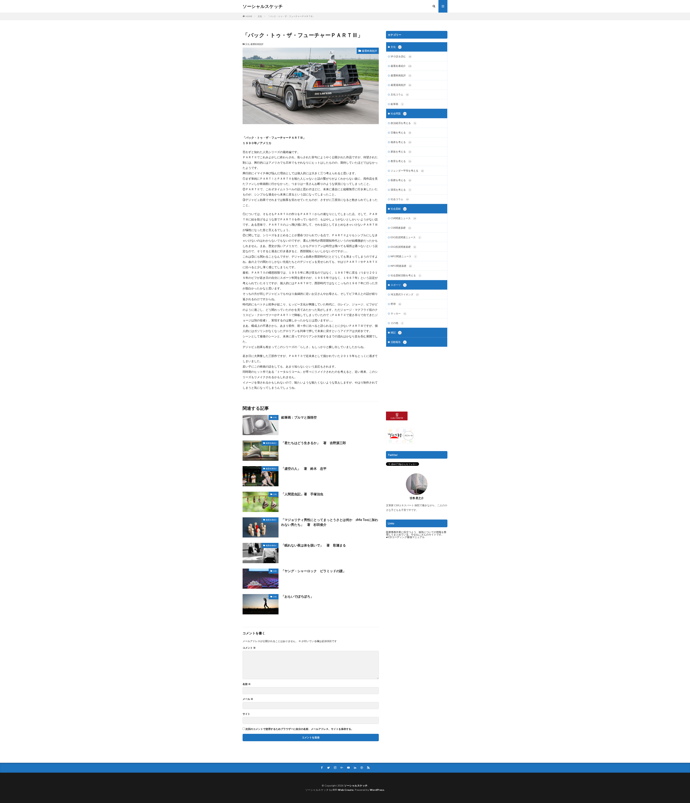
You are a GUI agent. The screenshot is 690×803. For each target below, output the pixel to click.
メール (248, 699)
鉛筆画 (397, 103)
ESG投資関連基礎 (403, 246)
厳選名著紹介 (271, 443)
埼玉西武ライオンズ (404, 294)
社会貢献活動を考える (405, 275)
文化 (260, 16)
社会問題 (398, 113)
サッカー (398, 313)
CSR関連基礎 (401, 227)
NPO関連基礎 (401, 265)
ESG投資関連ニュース (405, 237)
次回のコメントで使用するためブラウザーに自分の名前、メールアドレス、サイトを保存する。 (299, 729)
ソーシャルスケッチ (263, 6)
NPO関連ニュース (403, 256)
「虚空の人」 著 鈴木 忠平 (303, 468)
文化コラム (399, 94)
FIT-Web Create (343, 789)
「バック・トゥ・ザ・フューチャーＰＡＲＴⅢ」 (291, 16)
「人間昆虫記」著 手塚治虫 (302, 494)
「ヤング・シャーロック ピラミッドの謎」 (315, 571)
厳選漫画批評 (401, 84)
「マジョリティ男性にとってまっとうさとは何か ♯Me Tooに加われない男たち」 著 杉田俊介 (329, 522)
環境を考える (400, 189)
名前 (247, 684)
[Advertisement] (416, 379)
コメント (249, 648)
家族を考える (401, 151)
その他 (397, 322)
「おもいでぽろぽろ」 (297, 596)
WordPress (377, 789)
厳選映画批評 (256, 44)
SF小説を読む (401, 56)
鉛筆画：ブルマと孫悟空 (299, 417)
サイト (246, 714)
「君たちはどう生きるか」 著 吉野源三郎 (313, 443)
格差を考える (401, 142)
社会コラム (399, 199)
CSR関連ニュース (403, 218)
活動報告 (398, 341)
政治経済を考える (403, 122)
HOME (249, 16)
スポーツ (398, 284)
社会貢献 (398, 208)
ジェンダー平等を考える (407, 170)
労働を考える (401, 132)
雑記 (396, 332)
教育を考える (401, 161)
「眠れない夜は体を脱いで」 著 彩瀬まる (313, 545)
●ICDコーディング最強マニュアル (405, 537)
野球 (396, 303)
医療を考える (401, 180)
